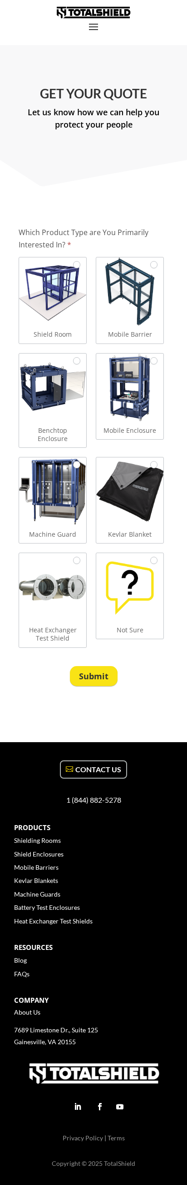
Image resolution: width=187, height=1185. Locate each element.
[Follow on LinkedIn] (77, 1106)
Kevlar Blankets (36, 880)
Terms (116, 1138)
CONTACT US (98, 769)
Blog (20, 960)
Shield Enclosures (39, 854)
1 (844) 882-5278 (93, 799)
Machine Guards (37, 894)
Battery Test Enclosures (47, 907)
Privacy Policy (83, 1138)
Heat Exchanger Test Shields (53, 921)
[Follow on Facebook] (100, 1106)
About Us (27, 1012)
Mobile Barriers (36, 867)
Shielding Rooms (37, 840)
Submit (93, 676)
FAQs (22, 974)
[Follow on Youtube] (120, 1106)
